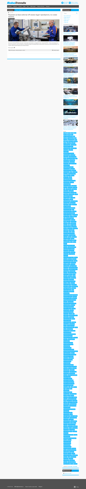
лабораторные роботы (68, 261)
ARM (72, 133)
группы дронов (74, 201)
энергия (65, 462)
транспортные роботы (68, 434)
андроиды (66, 156)
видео (70, 177)
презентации (70, 329)
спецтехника (66, 414)
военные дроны (67, 184)
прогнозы (75, 337)
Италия (69, 237)
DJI (74, 136)
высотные (70, 187)
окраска (65, 301)
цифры (65, 453)
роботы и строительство (69, 382)
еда (64, 218)
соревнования (73, 404)
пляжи (70, 313)
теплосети (70, 426)
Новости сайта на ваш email (31, 486)
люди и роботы (73, 266)
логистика (73, 264)
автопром (66, 150)
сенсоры (65, 399)
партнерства (66, 310)
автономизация (67, 148)
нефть (70, 286)
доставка (74, 211)
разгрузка (66, 358)
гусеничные (72, 203)
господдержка (67, 197)
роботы (65, 375)
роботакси (72, 370)
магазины (66, 267)
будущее (65, 174)
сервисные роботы (72, 399)
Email (71, 466)
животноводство (67, 220)
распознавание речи (68, 359)
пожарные (71, 317)
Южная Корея (67, 463)
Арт (28, 6)
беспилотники (67, 168)
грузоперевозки (67, 201)
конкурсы (73, 252)
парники (73, 308)
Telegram (75, 466)
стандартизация (73, 417)
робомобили (66, 370)
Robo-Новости (67, 17)
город (76, 194)
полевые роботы (67, 320)
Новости (15, 6)
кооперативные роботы (68, 257)
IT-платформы (70, 138)
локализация (66, 266)
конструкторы (72, 254)
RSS (69, 466)
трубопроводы (67, 436)
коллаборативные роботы (69, 245)
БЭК (64, 175)
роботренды (72, 373)
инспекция (75, 228)
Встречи (47, 6)
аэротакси (66, 163)
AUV (75, 133)
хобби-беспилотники (71, 450)
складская (75, 400)
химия (65, 450)
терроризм (66, 428)
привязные (73, 330)
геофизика (74, 189)
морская (65, 276)
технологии (75, 428)
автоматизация (19, 50)
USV (67, 141)
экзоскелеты (73, 457)
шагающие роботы (68, 455)
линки (68, 264)
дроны (71, 216)
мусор (74, 276)
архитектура (72, 160)
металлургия (72, 271)
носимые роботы (67, 290)
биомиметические (67, 170)
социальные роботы (68, 412)
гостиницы (73, 197)
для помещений (67, 206)
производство (66, 341)
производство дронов (68, 342)
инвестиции (74, 226)
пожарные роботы (67, 319)
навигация (73, 278)
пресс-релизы (67, 330)
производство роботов (68, 344)
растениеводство (67, 361)
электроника (66, 460)
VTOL (65, 143)
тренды (75, 434)
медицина (66, 269)
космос (75, 257)
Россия (75, 387)
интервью (66, 230)
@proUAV (65, 3)
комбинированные (72, 247)
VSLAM (75, 141)
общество (74, 298)
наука (69, 283)
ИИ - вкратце (73, 225)
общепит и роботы (67, 298)
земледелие (73, 221)
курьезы (70, 259)
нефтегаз (66, 286)
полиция (74, 322)
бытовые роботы (71, 174)
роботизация (12, 50)
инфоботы (66, 232)
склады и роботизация (72, 402)
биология (72, 168)
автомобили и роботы (68, 146)
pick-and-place (71, 139)
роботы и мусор (67, 377)
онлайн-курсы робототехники (70, 303)
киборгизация (66, 242)
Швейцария (75, 455)
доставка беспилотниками (69, 213)
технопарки (66, 429)
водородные (66, 182)
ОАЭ (73, 290)
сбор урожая (66, 394)
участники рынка (67, 443)
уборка (65, 440)
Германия (66, 191)
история (65, 237)
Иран (73, 232)
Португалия (72, 324)
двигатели (74, 204)
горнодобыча (71, 194)
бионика (74, 170)
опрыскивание (67, 305)
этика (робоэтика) (71, 462)
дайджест (66, 204)
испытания (66, 235)
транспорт (66, 433)
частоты (69, 453)
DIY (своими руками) (68, 136)
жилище (73, 220)
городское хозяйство (68, 196)
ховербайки (66, 452)
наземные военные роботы (69, 281)
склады (65, 402)
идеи (69, 223)
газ (64, 189)
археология (66, 160)
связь (69, 395)
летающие (73, 262)
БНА (71, 172)
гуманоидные (66, 203)
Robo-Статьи (67, 19)
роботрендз (66, 373)
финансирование (67, 446)
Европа (74, 216)
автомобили (73, 145)
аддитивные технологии (69, 153)
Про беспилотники (74, 3)
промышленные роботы (69, 349)
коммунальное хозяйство (69, 249)
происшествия (67, 346)
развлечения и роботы (68, 356)
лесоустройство (67, 262)
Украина (69, 440)
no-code (65, 139)
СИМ (65, 400)
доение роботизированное (69, 208)
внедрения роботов (68, 179)
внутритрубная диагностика (69, 180)
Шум (24, 6)
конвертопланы (67, 252)
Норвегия (74, 288)
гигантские (71, 191)
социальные (66, 411)
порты (65, 325)
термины (75, 426)
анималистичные (72, 156)
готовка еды (66, 199)
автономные (73, 148)
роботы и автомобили (72, 375)
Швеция (65, 457)
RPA (64, 141)
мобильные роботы (72, 272)
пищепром (66, 313)
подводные (66, 315)
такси (75, 423)
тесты (70, 428)
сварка (65, 395)
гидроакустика (67, 192)
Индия (65, 228)
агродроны (66, 151)
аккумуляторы (67, 155)
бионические (66, 172)
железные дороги (69, 218)
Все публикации (67, 15)
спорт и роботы (74, 416)
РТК (64, 388)
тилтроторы (66, 431)
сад (71, 388)
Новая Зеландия (67, 288)
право (65, 329)
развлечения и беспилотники (70, 354)
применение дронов (68, 336)
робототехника (73, 371)
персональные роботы (68, 312)
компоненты (71, 250)
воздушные (74, 185)
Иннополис (69, 228)
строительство (67, 421)
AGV (65, 133)
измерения (73, 223)
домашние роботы (67, 211)
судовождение (74, 421)
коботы (65, 243)
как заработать (67, 238)
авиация (73, 143)
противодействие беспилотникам (71, 351)
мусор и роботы (67, 278)
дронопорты (66, 216)
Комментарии (56, 50)
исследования (72, 235)
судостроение (67, 423)
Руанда (67, 388)
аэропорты (72, 162)
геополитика (68, 189)
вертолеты (66, 177)
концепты (66, 255)
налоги (65, 283)
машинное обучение (73, 267)
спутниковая (66, 417)
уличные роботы (67, 441)
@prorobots (66, 2)
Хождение (72, 452)
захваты (68, 221)
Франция (74, 448)
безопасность (66, 165)
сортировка (66, 405)
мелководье (66, 271)
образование (66, 293)
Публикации (10, 10)
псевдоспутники (67, 353)
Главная (9, 6)
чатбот (73, 453)
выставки (75, 187)
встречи (65, 187)
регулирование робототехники (70, 366)
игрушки (65, 223)
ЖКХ (65, 221)
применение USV (67, 332)
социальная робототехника (69, 409)
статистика (66, 419)
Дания (70, 204)
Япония (75, 463)
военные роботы (67, 185)
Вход (78, 486)
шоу (69, 457)
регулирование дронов (68, 365)
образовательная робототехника (70, 295)
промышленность (67, 348)
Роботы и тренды (74, 2)
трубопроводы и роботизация (70, 438)
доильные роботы (67, 209)
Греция (71, 199)
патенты (71, 310)
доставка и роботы (67, 214)
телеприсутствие (71, 424)
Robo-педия (32, 6)
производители (71, 339)
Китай (74, 242)
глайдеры (66, 194)
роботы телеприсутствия (69, 383)
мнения (65, 272)
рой (72, 387)
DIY (72, 134)
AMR (69, 133)
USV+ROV (71, 141)
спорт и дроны (67, 416)
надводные (66, 279)
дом (73, 209)
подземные (66, 317)
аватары (69, 143)
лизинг (23, 50)
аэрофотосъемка (72, 163)
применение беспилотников (69, 334)
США (72, 423)
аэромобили (66, 162)
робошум (66, 387)
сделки (72, 395)
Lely (75, 138)
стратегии (71, 419)
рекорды (65, 368)
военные (71, 182)
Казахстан (74, 237)
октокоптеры (70, 301)
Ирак (70, 232)
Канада (72, 238)
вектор (72, 175)
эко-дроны (66, 458)
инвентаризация (67, 226)
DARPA (69, 134)
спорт (71, 414)
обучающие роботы (68, 296)
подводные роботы (73, 315)
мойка (70, 274)
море (74, 274)
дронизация (74, 214)
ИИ (69, 225)
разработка (71, 358)
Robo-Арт (66, 22)
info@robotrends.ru (19, 486)
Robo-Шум (66, 20)
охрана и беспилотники (68, 307)
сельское (65, 397)
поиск (73, 319)
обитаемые (66, 291)
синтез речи (69, 400)
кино (71, 242)
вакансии (68, 175)
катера (65, 240)
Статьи (20, 6)
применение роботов (68, 337)
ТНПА (71, 431)
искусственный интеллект (69, 233)
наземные (71, 279)
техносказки (72, 429)
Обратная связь (68, 473)
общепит (75, 296)
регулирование (67, 363)
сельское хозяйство (72, 397)
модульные (66, 274)
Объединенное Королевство (70, 300)
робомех (74, 368)
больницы (75, 172)
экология (71, 458)
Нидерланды (75, 286)
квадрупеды (70, 240)
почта (76, 327)
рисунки (70, 368)
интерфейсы (71, 230)
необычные (74, 284)
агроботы (71, 150)
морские (70, 276)
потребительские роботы (69, 327)
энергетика (72, 460)
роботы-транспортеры (68, 385)
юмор (72, 463)
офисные (73, 305)
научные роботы (67, 284)
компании (66, 250)
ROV (76, 139)
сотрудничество (72, 405)
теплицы (65, 426)
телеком (65, 424)
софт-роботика (67, 407)
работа (72, 353)
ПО (73, 313)
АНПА (65, 158)
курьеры (74, 259)
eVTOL (65, 138)
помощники (66, 324)
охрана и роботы (67, 308)
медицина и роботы (73, 269)
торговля (75, 431)
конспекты (66, 254)
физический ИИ (67, 445)
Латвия (75, 261)
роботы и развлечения (68, 380)
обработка (71, 291)
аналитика (73, 155)
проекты (65, 339)
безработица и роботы (68, 167)
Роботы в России (40, 6)
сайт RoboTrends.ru (68, 392)
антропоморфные (71, 158)
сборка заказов (73, 394)
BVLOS (65, 134)
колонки (65, 247)
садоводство (66, 390)
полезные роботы (67, 322)
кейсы (74, 240)
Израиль (65, 225)
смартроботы (66, 404)
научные (72, 283)
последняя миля (70, 325)
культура (65, 259)
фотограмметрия (67, 448)
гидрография (73, 192)
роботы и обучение (68, 378)
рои (69, 387)
